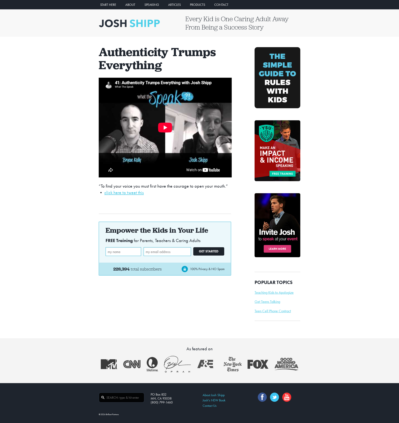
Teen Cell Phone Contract (273, 311)
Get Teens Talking (267, 301)
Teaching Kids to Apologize (274, 292)
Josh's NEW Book (214, 400)
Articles (174, 4)
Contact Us (210, 405)
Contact (221, 4)
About (130, 4)
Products (197, 4)
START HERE (108, 4)
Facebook (262, 397)
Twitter (274, 397)
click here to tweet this (124, 192)
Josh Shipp (129, 23)
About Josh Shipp (214, 395)
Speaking (151, 4)
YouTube (286, 397)
